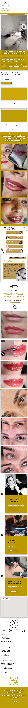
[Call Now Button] (3, 354)
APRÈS (24, 340)
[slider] (14, 349)
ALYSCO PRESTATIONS (5, 8)
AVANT (3, 340)
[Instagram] (14, 701)
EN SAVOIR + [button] (13, 509)
